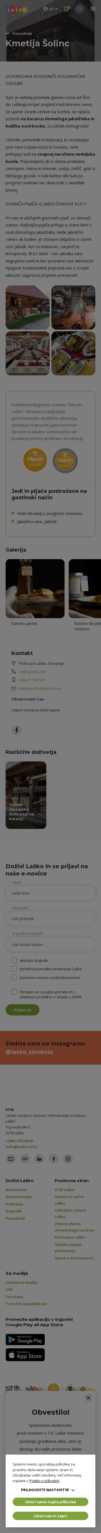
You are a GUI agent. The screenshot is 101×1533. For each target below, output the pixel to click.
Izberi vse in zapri (50, 1515)
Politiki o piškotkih (44, 1480)
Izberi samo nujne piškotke (50, 1501)
